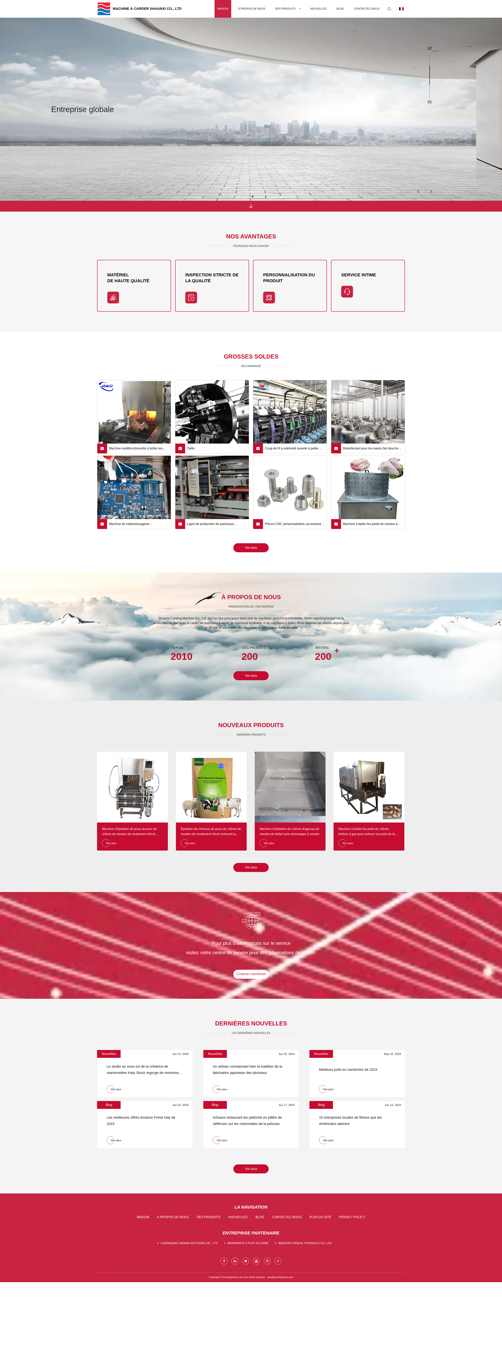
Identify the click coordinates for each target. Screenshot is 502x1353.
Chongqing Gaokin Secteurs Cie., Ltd (189, 1243)
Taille (191, 448)
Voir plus (251, 547)
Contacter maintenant (251, 974)
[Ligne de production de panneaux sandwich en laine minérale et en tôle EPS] (212, 492)
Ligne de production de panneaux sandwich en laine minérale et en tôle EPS (216, 525)
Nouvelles (318, 8)
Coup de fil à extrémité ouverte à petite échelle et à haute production (291, 450)
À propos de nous (251, 8)
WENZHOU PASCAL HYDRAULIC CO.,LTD (304, 1243)
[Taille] (212, 417)
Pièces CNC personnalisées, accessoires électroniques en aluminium (294, 525)
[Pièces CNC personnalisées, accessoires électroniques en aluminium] (290, 492)
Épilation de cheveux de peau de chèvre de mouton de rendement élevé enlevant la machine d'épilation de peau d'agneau (211, 832)
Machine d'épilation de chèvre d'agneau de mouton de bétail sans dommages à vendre (289, 831)
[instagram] (267, 1261)
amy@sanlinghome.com (280, 1277)
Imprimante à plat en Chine (247, 1243)
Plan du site (320, 1217)
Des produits (285, 8)
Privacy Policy (352, 1217)
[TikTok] (278, 1261)
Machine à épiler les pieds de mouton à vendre (370, 525)
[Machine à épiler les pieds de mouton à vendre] (368, 492)
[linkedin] (234, 1261)
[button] (431, 191)
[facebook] (224, 1261)
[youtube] (256, 1261)
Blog (340, 8)
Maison (222, 8)
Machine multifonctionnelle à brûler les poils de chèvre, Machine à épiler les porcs (138, 450)
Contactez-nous (366, 8)
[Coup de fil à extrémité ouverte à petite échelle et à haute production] (290, 417)
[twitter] (245, 1261)
